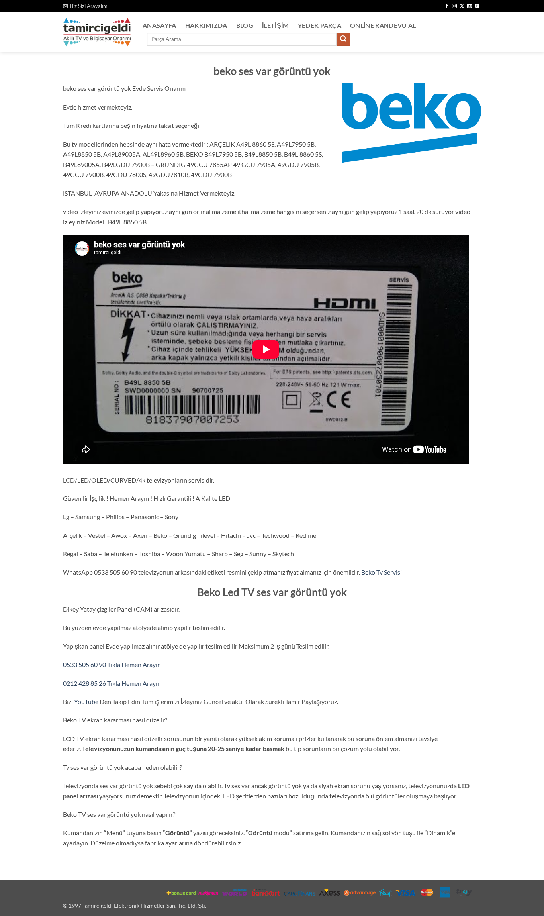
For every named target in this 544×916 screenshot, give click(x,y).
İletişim (275, 25)
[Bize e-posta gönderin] (469, 6)
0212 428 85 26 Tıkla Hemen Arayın (112, 683)
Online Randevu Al (383, 25)
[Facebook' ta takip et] (446, 6)
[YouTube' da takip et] (477, 6)
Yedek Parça (320, 25)
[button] (85, 6)
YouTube (87, 701)
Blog (244, 25)
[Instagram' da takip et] (454, 6)
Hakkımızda (206, 25)
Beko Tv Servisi (381, 572)
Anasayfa (159, 25)
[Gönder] (343, 39)
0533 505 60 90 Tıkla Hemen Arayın (112, 664)
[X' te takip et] (462, 6)
